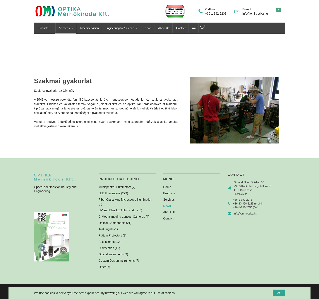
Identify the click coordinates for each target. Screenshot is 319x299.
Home (167, 187)
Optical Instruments (111, 254)
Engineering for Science (119, 28)
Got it (278, 293)
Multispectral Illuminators (115, 187)
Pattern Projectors (110, 235)
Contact (181, 28)
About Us (163, 28)
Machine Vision (89, 28)
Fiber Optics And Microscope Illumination (125, 199)
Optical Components (112, 222)
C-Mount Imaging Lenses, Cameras (122, 216)
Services (64, 28)
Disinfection (106, 248)
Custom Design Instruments (117, 260)
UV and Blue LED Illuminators (118, 210)
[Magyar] (193, 28)
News (148, 28)
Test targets (106, 229)
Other (102, 266)
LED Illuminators (109, 193)
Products (43, 28)
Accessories (107, 241)
